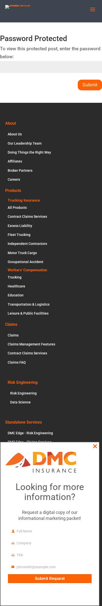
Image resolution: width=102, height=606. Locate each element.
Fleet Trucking (19, 235)
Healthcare (16, 286)
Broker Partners (20, 170)
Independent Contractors (27, 244)
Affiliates (15, 161)
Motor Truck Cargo (22, 253)
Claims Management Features (31, 344)
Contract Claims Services (27, 217)
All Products (17, 208)
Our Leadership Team (25, 143)
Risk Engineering (23, 393)
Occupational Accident (25, 262)
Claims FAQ (17, 362)
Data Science (20, 402)
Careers (14, 179)
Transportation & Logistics (29, 304)
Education (16, 295)
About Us (15, 134)
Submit (89, 84)
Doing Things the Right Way (29, 152)
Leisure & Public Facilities (28, 313)
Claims (13, 335)
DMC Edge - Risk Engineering (30, 433)
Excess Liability (20, 226)
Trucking (15, 277)
